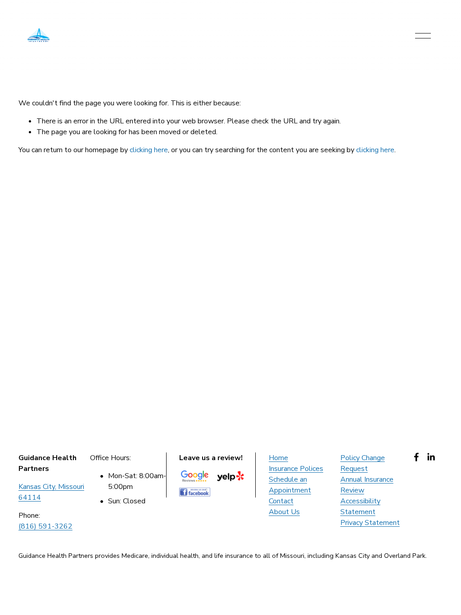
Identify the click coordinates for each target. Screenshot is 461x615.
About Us (284, 512)
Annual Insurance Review (366, 485)
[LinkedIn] (430, 456)
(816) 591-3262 (45, 526)
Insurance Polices (296, 469)
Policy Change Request (362, 463)
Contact (281, 501)
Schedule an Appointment (290, 485)
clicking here (149, 150)
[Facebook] (416, 456)
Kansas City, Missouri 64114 (51, 492)
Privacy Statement (370, 523)
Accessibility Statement (360, 506)
